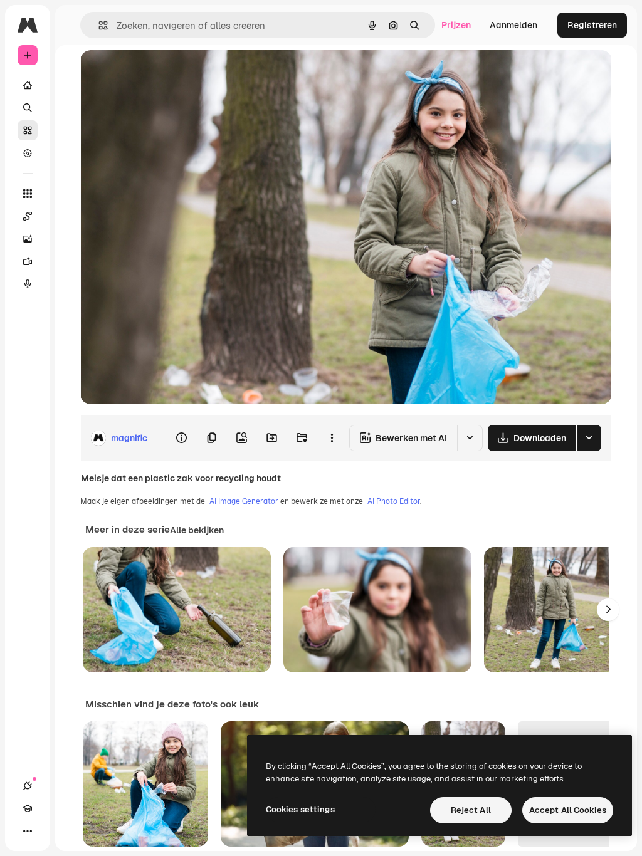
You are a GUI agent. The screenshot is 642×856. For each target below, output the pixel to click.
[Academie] (28, 808)
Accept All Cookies (567, 810)
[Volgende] (608, 609)
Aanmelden (513, 25)
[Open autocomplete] (98, 25)
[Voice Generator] (28, 284)
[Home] (28, 85)
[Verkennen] (28, 153)
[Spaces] (28, 216)
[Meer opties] (331, 438)
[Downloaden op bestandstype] (588, 438)
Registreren (592, 25)
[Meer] (28, 831)
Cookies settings (300, 809)
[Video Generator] (28, 261)
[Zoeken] (28, 108)
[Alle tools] (28, 194)
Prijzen (456, 25)
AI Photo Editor (393, 501)
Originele (162, 74)
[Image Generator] (28, 239)
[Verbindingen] (28, 786)
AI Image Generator (243, 501)
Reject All (471, 810)
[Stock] (28, 130)
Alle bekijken (197, 530)
